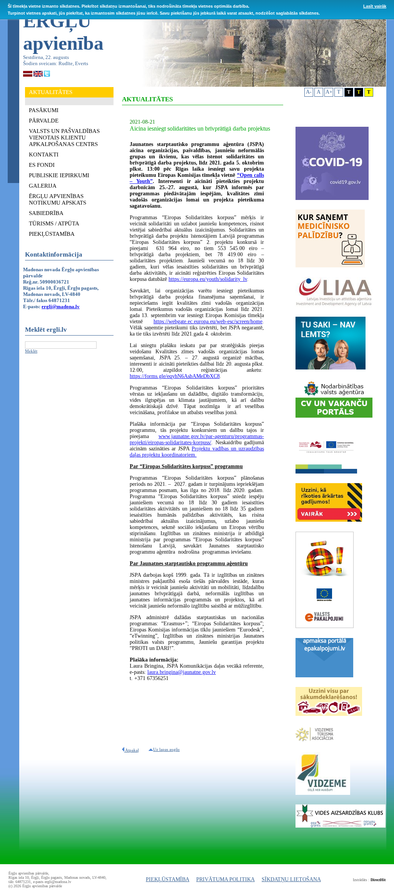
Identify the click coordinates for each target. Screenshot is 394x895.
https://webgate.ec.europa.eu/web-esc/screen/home (208, 321)
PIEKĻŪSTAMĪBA (167, 879)
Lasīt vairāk (374, 6)
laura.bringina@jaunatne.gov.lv (181, 672)
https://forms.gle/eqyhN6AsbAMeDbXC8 (175, 376)
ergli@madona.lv (61, 306)
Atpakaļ (131, 750)
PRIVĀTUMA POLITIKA (225, 879)
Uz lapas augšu (166, 749)
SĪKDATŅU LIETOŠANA (291, 879)
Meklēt (31, 351)
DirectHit (378, 880)
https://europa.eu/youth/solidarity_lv (208, 279)
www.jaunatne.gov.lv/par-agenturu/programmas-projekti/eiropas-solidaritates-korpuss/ (197, 439)
